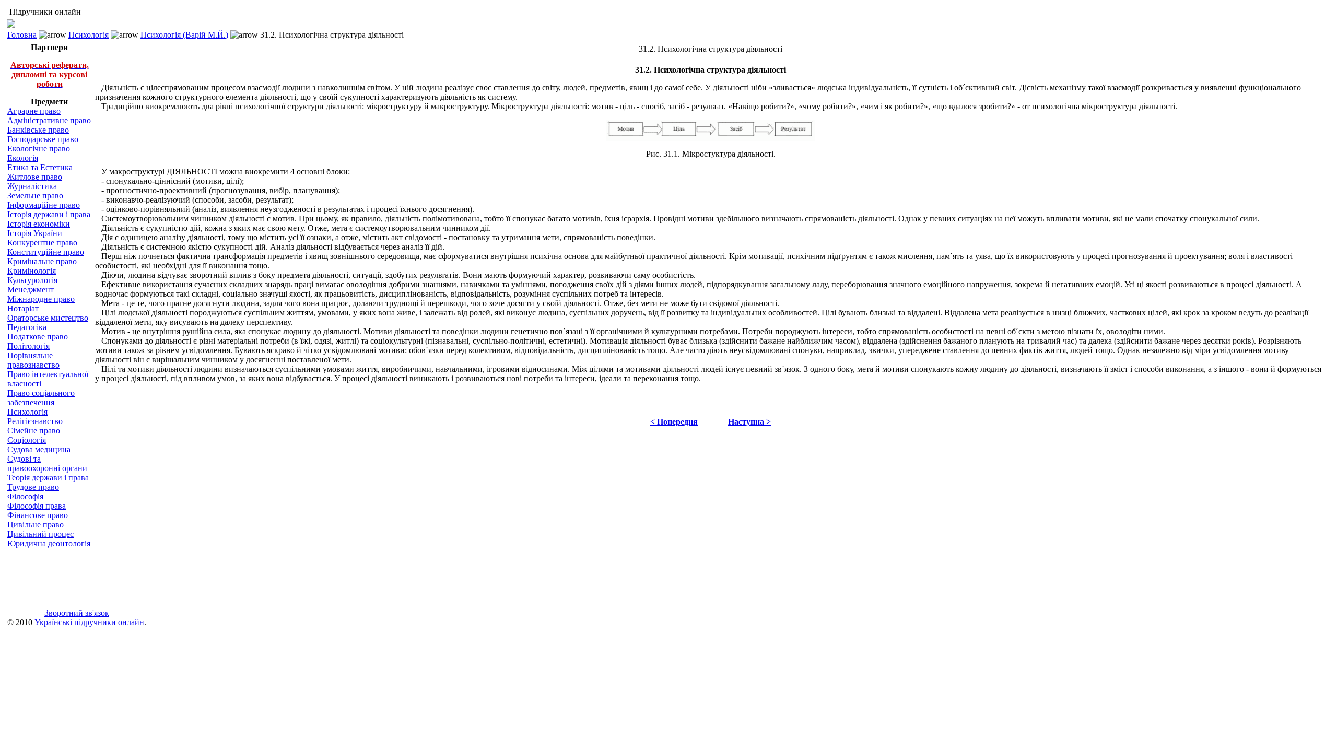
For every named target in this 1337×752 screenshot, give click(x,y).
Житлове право (34, 176)
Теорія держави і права (48, 477)
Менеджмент (30, 289)
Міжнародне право (41, 299)
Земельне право (35, 195)
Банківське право (38, 129)
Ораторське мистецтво (47, 317)
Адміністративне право (49, 120)
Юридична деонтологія (48, 543)
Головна (22, 34)
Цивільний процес (40, 534)
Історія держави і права (48, 214)
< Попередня (674, 421)
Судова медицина (39, 449)
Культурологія (32, 280)
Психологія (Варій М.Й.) (184, 34)
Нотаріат (23, 308)
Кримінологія (31, 270)
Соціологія (26, 440)
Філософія (25, 496)
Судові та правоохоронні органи (47, 463)
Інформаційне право (43, 205)
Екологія (22, 158)
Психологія (88, 34)
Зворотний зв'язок (76, 612)
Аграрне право (34, 111)
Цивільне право (35, 524)
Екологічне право (38, 148)
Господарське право (42, 139)
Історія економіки (38, 223)
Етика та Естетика (40, 167)
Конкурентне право (42, 242)
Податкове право (37, 336)
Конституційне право (45, 252)
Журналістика (32, 186)
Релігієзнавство (35, 421)
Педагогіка (26, 327)
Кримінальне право (42, 261)
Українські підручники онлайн (89, 622)
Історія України (34, 233)
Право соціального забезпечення (41, 398)
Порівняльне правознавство (33, 360)
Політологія (28, 346)
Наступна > (749, 421)
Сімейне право (33, 430)
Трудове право (33, 487)
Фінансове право (37, 515)
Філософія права (36, 505)
